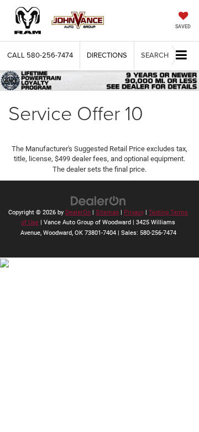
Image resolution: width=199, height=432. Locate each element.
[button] (40, 55)
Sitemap (107, 212)
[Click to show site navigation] (181, 56)
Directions (107, 55)
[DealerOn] (98, 200)
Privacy (134, 212)
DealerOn (78, 212)
